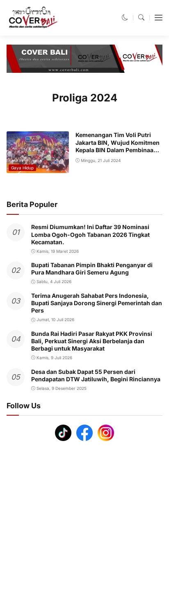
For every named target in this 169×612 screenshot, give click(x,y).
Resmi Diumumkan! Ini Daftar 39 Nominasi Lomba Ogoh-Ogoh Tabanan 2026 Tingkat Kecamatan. (90, 234)
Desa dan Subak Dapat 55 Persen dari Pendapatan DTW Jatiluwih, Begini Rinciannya (95, 375)
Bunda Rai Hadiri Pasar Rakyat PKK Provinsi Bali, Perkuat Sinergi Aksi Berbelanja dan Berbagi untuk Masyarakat (91, 341)
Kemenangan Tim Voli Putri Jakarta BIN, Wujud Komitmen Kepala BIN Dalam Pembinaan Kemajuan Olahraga (117, 146)
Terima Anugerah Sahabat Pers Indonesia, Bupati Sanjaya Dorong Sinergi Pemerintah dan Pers (96, 303)
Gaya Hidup (22, 167)
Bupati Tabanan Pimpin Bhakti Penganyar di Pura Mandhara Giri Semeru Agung (92, 268)
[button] (125, 17)
